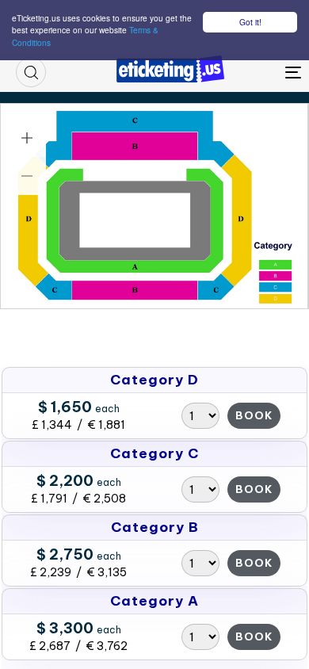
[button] (31, 72)
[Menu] (254, 72)
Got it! (250, 22)
